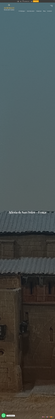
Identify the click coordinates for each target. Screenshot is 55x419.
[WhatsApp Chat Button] (3, 415)
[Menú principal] (51, 6)
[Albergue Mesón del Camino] (9, 7)
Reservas (36, 1)
